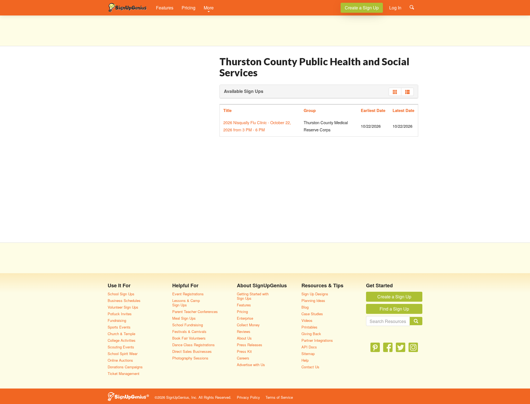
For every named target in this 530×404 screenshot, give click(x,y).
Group (310, 110)
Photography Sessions (190, 358)
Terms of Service (279, 397)
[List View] (407, 92)
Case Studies (312, 313)
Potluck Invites (120, 313)
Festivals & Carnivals (189, 331)
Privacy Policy (248, 397)
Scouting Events (121, 347)
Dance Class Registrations (193, 344)
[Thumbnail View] (395, 92)
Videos (306, 320)
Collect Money (248, 324)
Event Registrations (188, 293)
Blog (305, 307)
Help (305, 360)
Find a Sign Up (394, 309)
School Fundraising (187, 324)
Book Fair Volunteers (189, 338)
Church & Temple (121, 333)
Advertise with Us (251, 364)
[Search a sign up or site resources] (412, 7)
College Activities (122, 340)
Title (227, 110)
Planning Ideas (313, 300)
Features (164, 7)
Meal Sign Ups (184, 318)
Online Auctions (120, 360)
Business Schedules (124, 300)
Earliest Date (373, 110)
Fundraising (117, 320)
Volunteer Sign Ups (123, 307)
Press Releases (249, 344)
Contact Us (310, 366)
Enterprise (245, 318)
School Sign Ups (121, 293)
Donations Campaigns (125, 366)
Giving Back (311, 333)
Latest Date (403, 110)
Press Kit (244, 351)
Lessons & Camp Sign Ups (186, 302)
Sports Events (119, 327)
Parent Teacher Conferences (195, 311)
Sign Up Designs (314, 293)
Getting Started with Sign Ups (253, 296)
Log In (395, 7)
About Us (244, 338)
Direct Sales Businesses (192, 351)
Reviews (243, 331)
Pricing (188, 7)
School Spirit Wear (122, 353)
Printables (309, 327)
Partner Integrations (317, 340)
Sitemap (308, 353)
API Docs (309, 347)
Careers (243, 358)
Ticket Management (123, 373)
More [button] (209, 7)
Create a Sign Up (362, 7)
